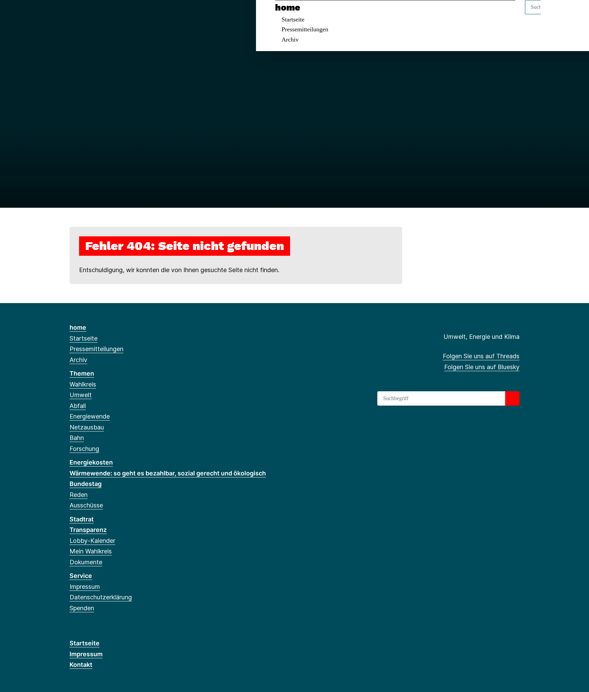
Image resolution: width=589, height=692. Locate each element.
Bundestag (86, 483)
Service (81, 575)
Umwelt (81, 394)
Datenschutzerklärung (101, 597)
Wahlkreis (83, 384)
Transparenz (88, 529)
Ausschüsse (86, 505)
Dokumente (86, 562)
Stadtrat (82, 519)
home (287, 7)
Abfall (78, 405)
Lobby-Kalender (92, 540)
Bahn (77, 437)
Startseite (293, 19)
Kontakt (81, 664)
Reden (79, 494)
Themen (82, 373)
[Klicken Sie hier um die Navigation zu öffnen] (574, 14)
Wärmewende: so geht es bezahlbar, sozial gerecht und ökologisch (168, 473)
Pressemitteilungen (305, 29)
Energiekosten (91, 462)
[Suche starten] (512, 398)
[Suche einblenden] (554, 14)
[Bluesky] (84, 14)
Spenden (82, 608)
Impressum (85, 586)
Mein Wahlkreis (91, 551)
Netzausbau (87, 427)
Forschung (84, 448)
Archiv (290, 39)
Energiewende (90, 416)
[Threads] (73, 14)
